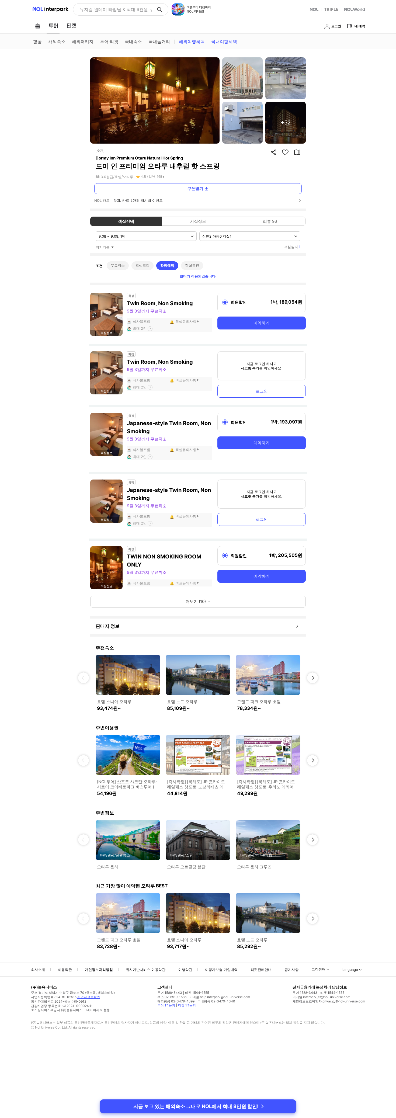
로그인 (262, 391)
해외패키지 (82, 41)
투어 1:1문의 (166, 1005)
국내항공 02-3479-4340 (216, 1001)
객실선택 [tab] (126, 221)
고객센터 (318, 969)
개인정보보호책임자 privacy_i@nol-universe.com (329, 1001)
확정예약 (167, 265)
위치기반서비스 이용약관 (145, 969)
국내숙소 (133, 41)
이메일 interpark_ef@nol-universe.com (321, 997)
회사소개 (38, 969)
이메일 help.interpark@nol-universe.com (219, 997)
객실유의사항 (185, 321)
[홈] (37, 26)
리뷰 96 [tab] (270, 221)
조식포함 (143, 265)
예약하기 (261, 322)
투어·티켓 (109, 41)
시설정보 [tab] (198, 221)
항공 (37, 41)
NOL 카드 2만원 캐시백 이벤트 (138, 200)
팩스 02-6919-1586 (171, 997)
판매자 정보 (108, 626)
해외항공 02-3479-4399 (175, 1001)
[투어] (53, 26)
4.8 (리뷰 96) (151, 176)
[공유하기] (273, 152)
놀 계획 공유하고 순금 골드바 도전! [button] (114, 9)
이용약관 (65, 969)
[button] (83, 677)
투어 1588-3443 (169, 993)
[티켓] (71, 26)
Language (350, 969)
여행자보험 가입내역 (221, 969)
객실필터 (292, 247)
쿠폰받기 (195, 188)
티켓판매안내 (261, 969)
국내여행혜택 (224, 41)
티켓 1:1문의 (187, 1005)
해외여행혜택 (192, 41)
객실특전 (192, 265)
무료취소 (118, 265)
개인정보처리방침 (99, 969)
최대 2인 (140, 328)
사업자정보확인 (88, 997)
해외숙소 (56, 41)
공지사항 (291, 969)
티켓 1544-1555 (197, 993)
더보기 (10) (196, 601)
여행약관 (185, 969)
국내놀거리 (159, 41)
